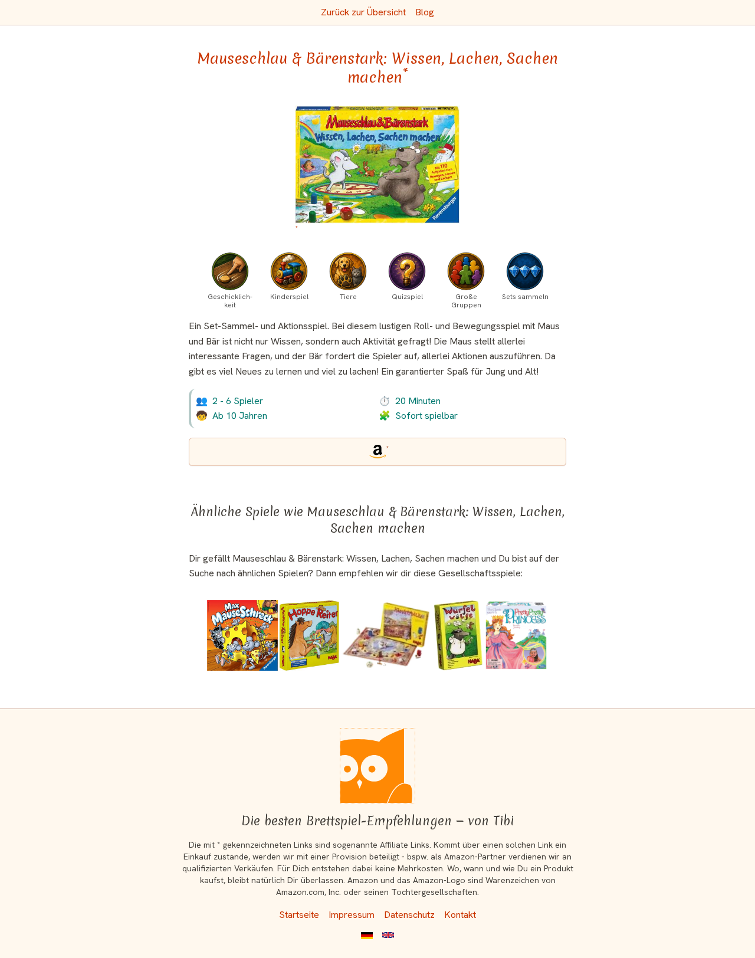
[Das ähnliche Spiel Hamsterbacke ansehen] (386, 635)
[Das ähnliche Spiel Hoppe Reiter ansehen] (309, 635)
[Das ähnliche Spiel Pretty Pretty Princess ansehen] (516, 635)
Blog (424, 12)
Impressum (352, 914)
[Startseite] (377, 765)
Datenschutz (409, 914)
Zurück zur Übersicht (363, 12)
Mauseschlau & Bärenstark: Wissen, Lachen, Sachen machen (377, 67)
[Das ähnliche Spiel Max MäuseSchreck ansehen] (242, 635)
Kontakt (460, 914)
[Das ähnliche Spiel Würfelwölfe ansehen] (458, 635)
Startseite (299, 914)
